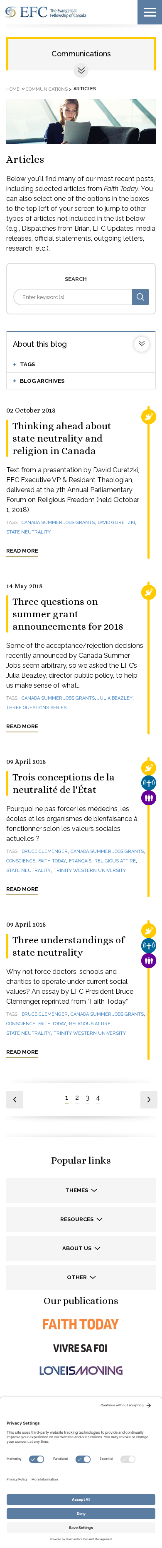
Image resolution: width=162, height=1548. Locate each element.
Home (13, 89)
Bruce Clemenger (45, 851)
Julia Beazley (115, 698)
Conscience (20, 861)
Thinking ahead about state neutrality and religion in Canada (61, 438)
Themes (77, 1190)
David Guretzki (116, 522)
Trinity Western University (90, 870)
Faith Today (52, 861)
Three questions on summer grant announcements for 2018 (67, 614)
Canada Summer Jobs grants (58, 522)
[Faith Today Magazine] (81, 1324)
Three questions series (36, 707)
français (80, 861)
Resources (77, 1219)
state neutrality (28, 532)
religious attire (115, 861)
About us (77, 1248)
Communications (81, 53)
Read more (22, 551)
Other (77, 1277)
